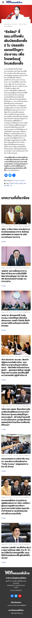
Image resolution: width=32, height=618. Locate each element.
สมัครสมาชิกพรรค (17, 613)
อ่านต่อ (3, 242)
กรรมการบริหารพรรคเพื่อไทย (17, 605)
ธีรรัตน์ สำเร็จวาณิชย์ (16, 183)
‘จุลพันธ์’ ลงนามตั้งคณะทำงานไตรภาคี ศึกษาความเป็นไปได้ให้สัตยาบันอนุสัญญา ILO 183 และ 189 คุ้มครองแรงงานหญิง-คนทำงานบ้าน (14, 276)
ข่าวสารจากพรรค (19, 180)
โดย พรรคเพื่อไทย (24, 226)
